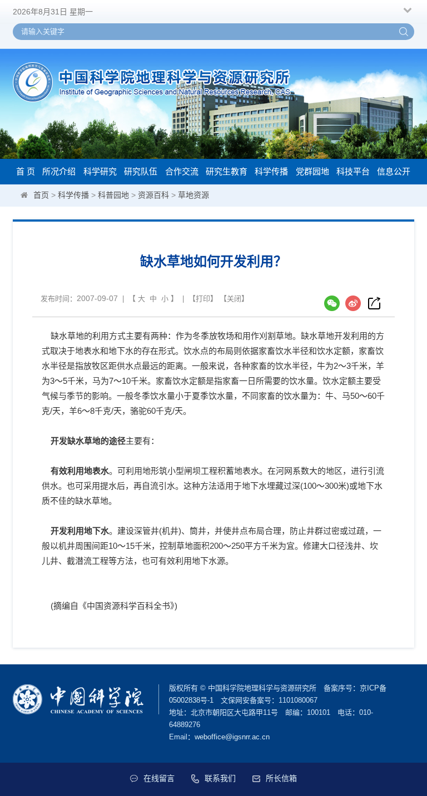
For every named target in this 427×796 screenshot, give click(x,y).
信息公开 (393, 171)
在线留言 (159, 778)
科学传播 (271, 171)
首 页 (25, 171)
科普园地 (113, 195)
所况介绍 (59, 171)
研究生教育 (226, 171)
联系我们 (220, 778)
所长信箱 (281, 778)
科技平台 (353, 171)
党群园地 (312, 171)
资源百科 (153, 195)
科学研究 (100, 171)
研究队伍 (140, 171)
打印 (203, 298)
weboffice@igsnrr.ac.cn (232, 737)
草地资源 (193, 195)
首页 (41, 195)
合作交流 (181, 171)
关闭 (234, 298)
